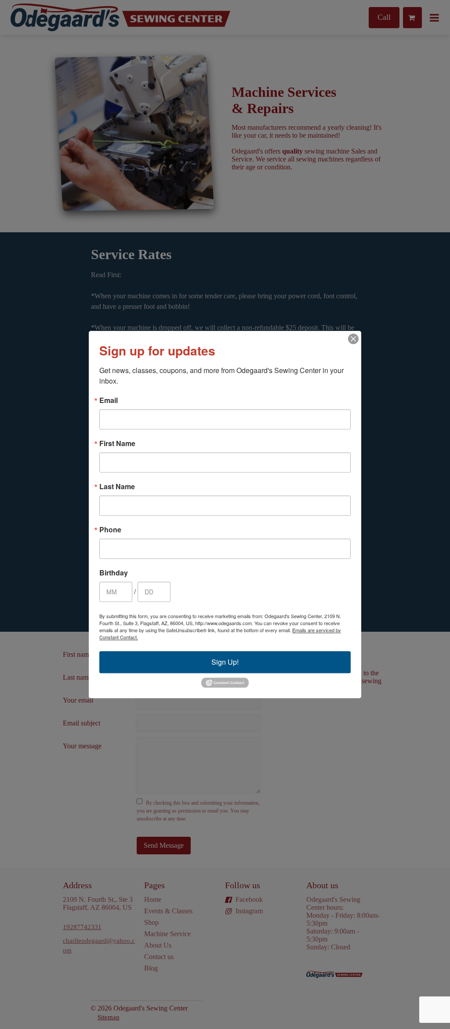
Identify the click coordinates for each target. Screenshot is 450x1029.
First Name (117, 443)
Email (108, 400)
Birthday (113, 572)
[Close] (353, 338)
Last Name (117, 486)
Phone (110, 529)
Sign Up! (225, 662)
